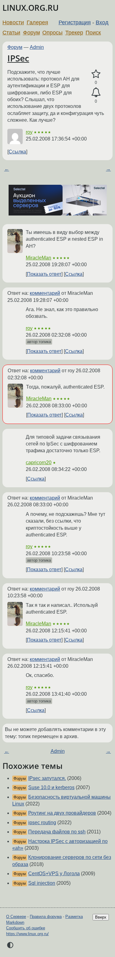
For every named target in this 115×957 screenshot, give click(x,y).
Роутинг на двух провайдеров (62, 813)
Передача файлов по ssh (57, 831)
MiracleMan (38, 257)
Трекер (74, 33)
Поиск (93, 33)
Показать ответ (44, 274)
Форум (31, 33)
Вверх (100, 917)
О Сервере (16, 916)
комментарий (45, 293)
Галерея (37, 22)
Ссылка (17, 151)
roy (29, 132)
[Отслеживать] (96, 92)
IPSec (18, 58)
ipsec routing (42, 822)
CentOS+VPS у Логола (54, 873)
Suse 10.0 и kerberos (51, 787)
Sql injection (41, 883)
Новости (13, 22)
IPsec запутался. (47, 778)
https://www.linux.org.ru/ (27, 933)
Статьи (11, 33)
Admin (37, 47)
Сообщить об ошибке (25, 928)
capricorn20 (39, 462)
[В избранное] (96, 74)
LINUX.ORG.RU (30, 7)
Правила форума (46, 916)
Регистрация (75, 22)
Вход (102, 22)
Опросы (52, 33)
